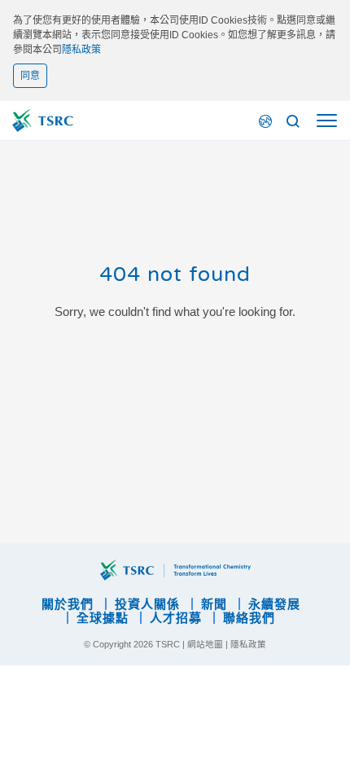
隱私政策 (81, 49)
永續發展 (274, 604)
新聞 (214, 604)
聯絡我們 (249, 618)
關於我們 (68, 604)
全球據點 (103, 618)
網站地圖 (205, 644)
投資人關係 (147, 604)
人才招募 (176, 618)
